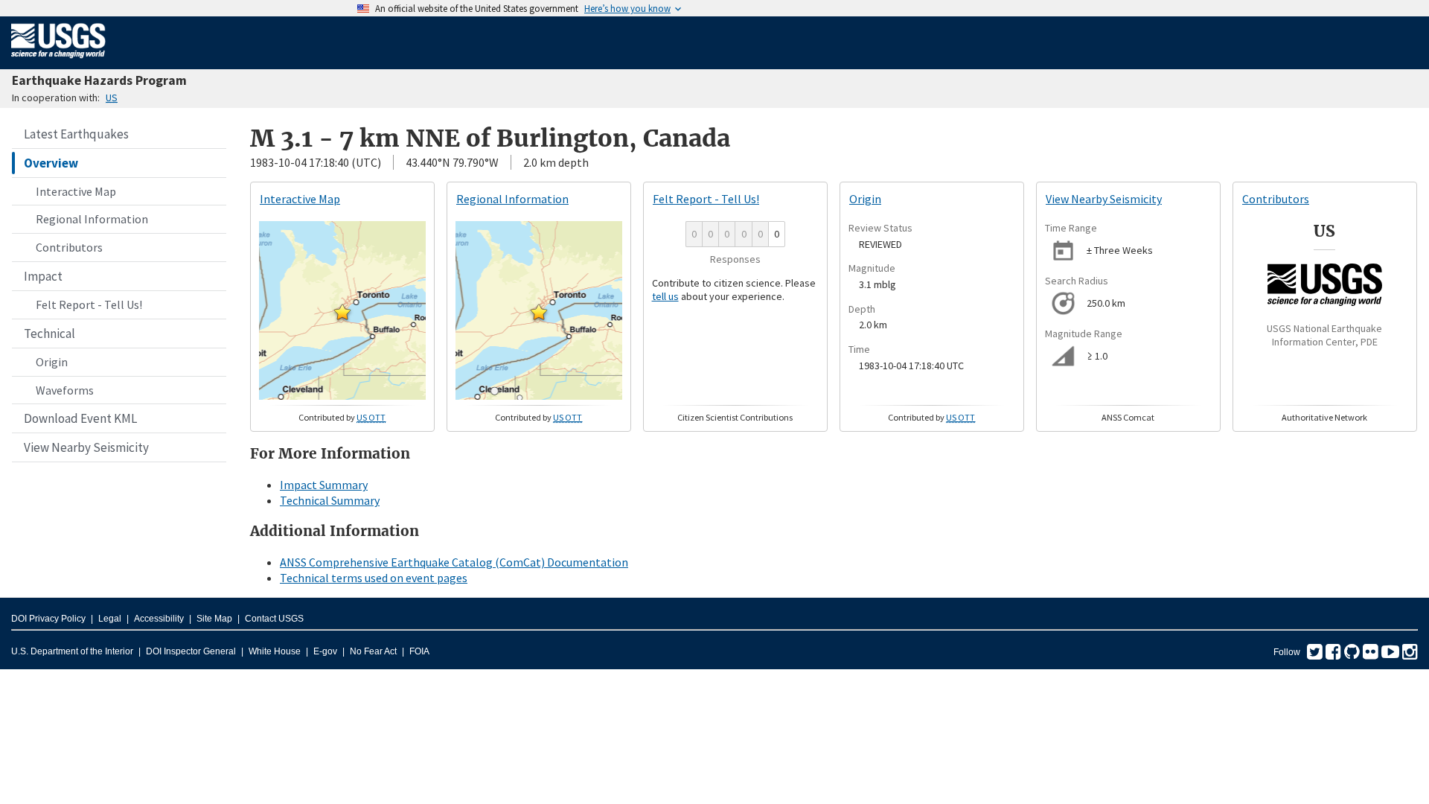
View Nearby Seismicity (86, 447)
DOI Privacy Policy (48, 618)
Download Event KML (80, 418)
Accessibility (159, 618)
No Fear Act (373, 651)
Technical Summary (330, 500)
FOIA (419, 651)
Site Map (214, 618)
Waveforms (65, 390)
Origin (52, 361)
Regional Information (92, 218)
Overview (51, 163)
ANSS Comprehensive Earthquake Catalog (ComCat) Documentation (454, 562)
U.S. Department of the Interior (72, 651)
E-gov (325, 651)
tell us (665, 296)
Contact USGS (274, 618)
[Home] (58, 61)
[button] (342, 312)
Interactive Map (76, 191)
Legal (109, 618)
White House (275, 651)
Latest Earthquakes (76, 134)
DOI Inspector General (191, 651)
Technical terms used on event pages (373, 577)
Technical (49, 333)
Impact (43, 276)
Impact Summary (324, 484)
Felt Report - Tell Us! (89, 304)
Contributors (69, 247)
